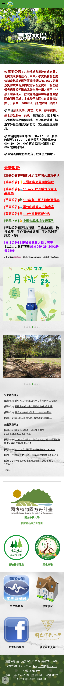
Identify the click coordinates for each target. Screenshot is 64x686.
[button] (3, 4)
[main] (32, 36)
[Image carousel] (32, 297)
